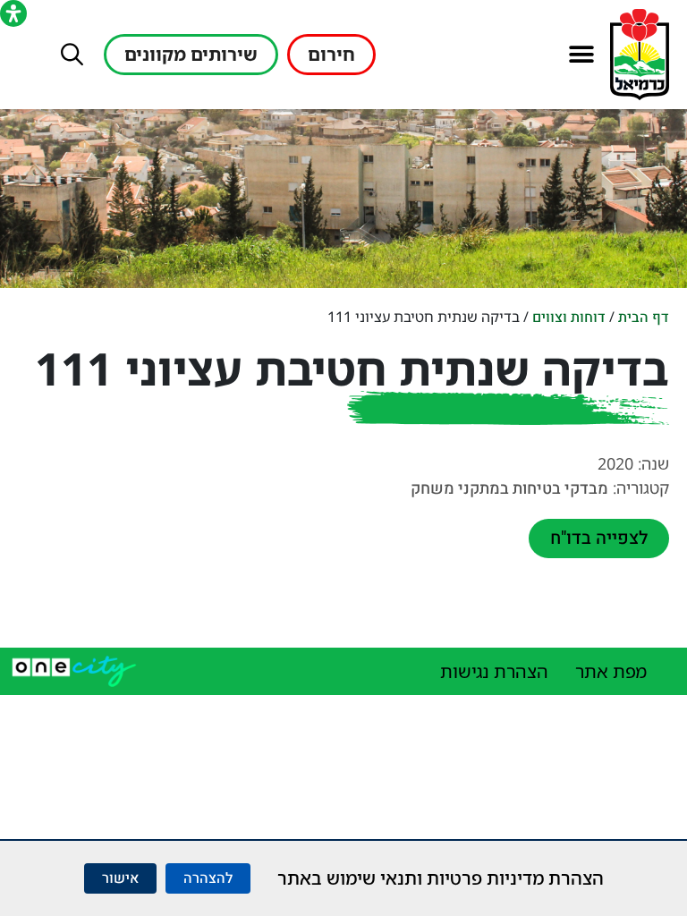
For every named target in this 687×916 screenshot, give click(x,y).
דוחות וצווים (569, 317)
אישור (120, 878)
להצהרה (208, 878)
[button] (581, 55)
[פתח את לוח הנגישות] (13, 13)
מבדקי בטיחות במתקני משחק (509, 489)
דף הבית (643, 317)
